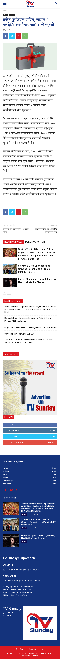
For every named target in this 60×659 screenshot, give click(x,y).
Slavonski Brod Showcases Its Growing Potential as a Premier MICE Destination (34, 269)
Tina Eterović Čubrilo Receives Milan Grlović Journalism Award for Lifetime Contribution (28, 341)
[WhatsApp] (25, 36)
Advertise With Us (43, 653)
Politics (11, 15)
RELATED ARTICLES (13, 242)
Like (53, 425)
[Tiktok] (17, 490)
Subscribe (51, 442)
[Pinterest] (18, 36)
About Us (26, 656)
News (5, 10)
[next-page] (9, 293)
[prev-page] (4, 293)
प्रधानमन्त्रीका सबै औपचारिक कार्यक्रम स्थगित (46, 230)
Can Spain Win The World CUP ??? (19, 334)
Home (9, 653)
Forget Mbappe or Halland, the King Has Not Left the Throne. (30, 327)
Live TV (17, 653)
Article (24, 514)
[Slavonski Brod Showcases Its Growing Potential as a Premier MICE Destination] (10, 269)
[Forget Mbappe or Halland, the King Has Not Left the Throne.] (10, 282)
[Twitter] (12, 36)
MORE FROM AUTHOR (35, 242)
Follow (52, 431)
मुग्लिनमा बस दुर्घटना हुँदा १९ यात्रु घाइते (15, 230)
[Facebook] (5, 36)
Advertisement (11, 354)
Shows (31, 653)
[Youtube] (11, 490)
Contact (35, 656)
